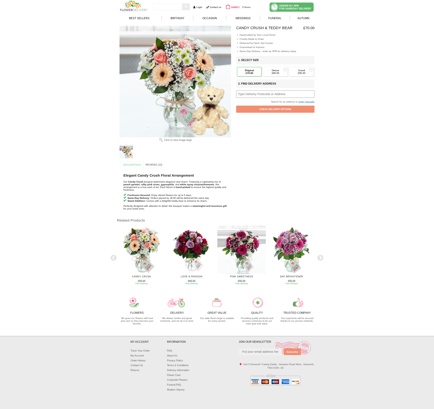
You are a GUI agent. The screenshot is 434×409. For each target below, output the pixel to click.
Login (199, 7)
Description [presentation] (132, 164)
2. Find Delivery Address (257, 83)
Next (320, 258)
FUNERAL (274, 18)
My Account (137, 355)
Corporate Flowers (177, 379)
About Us (172, 355)
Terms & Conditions (178, 365)
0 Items (246, 7)
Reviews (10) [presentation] (153, 164)
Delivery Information (178, 370)
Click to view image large (178, 139)
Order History (138, 360)
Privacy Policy (175, 360)
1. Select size (248, 60)
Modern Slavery (176, 389)
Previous (113, 258)
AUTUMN (303, 18)
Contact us (215, 7)
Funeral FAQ (174, 384)
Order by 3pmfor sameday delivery (295, 7)
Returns (135, 370)
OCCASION (209, 18)
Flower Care (174, 375)
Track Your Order (140, 350)
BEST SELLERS (139, 18)
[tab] (132, 165)
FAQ (169, 350)
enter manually (306, 101)
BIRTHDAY (177, 18)
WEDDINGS (243, 18)
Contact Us (137, 365)
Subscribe (292, 352)
